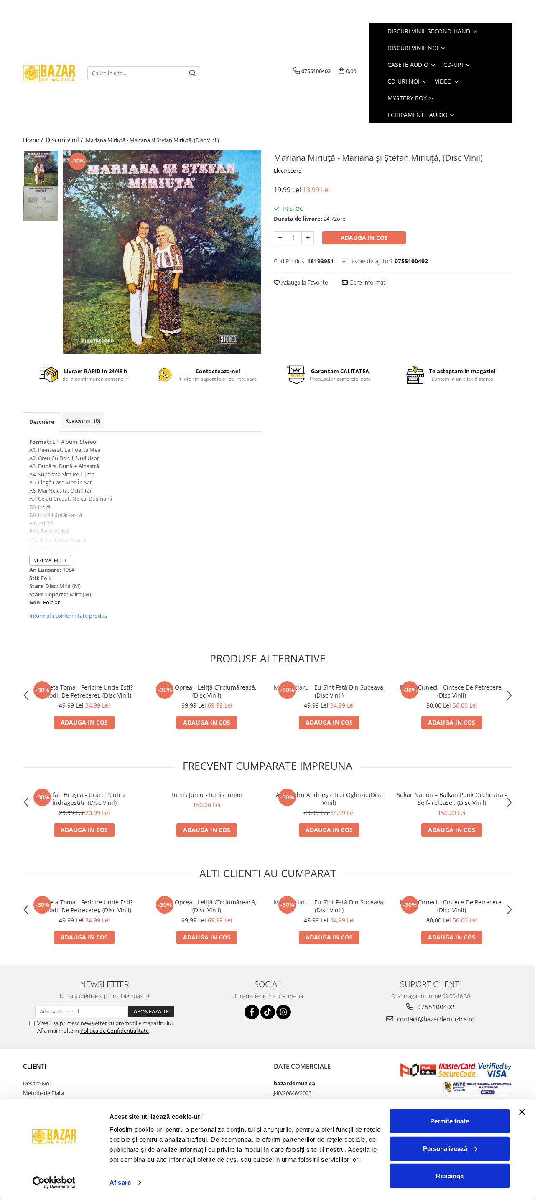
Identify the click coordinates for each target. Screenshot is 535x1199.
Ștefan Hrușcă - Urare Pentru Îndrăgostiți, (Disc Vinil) (84, 799)
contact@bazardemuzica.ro (435, 1019)
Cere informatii (368, 282)
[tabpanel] (162, 252)
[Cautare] (192, 73)
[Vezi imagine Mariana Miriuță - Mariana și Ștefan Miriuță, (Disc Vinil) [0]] (40, 168)
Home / (34, 140)
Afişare (120, 1182)
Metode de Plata (43, 1093)
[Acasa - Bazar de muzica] (49, 73)
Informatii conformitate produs (68, 615)
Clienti (34, 1066)
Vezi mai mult (50, 560)
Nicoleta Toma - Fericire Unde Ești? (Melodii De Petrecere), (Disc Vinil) (84, 691)
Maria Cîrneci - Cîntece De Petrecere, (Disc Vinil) (451, 691)
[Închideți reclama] (522, 1112)
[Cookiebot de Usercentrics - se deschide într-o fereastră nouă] (54, 1182)
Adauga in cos (364, 238)
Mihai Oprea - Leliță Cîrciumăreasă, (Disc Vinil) (207, 691)
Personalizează (445, 1148)
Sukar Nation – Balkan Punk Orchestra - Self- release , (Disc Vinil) (452, 799)
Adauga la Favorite (304, 282)
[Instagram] (283, 1012)
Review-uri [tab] (82, 420)
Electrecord (288, 170)
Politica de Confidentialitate (114, 1030)
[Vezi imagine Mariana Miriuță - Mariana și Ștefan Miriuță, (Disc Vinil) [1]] (40, 203)
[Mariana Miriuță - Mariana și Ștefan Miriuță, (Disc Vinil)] (162, 252)
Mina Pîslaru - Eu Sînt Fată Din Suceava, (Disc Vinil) (329, 691)
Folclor (51, 602)
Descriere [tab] (41, 421)
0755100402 (435, 1007)
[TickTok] (267, 1012)
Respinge (450, 1175)
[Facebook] (252, 1012)
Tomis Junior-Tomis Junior (207, 795)
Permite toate (449, 1121)
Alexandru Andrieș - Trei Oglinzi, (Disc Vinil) (329, 799)
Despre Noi (37, 1083)
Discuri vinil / (65, 140)
